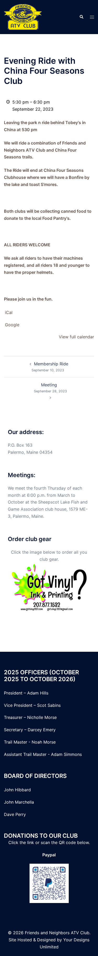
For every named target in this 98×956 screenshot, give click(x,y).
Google (12, 324)
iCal (9, 312)
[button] (81, 17)
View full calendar (76, 336)
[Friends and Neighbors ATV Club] (23, 16)
